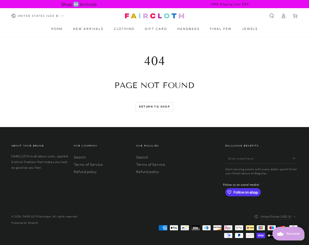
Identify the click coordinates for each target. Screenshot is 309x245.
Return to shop (154, 106)
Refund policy (85, 171)
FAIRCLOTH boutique (37, 216)
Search (80, 157)
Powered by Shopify (24, 222)
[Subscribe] (295, 158)
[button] (272, 16)
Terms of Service (88, 164)
